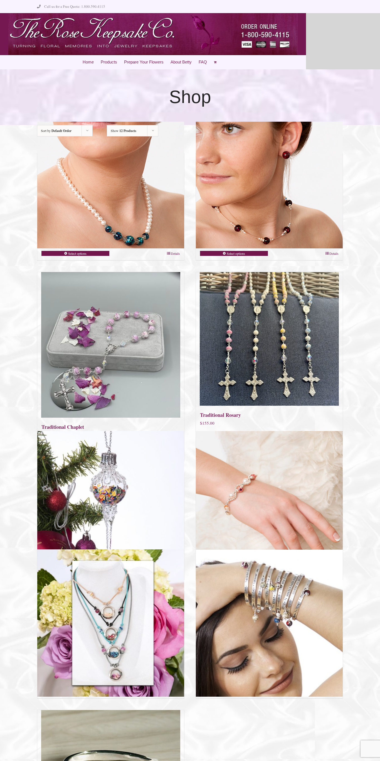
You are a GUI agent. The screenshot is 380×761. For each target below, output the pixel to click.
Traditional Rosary (220, 415)
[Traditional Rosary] (269, 339)
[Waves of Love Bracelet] (269, 504)
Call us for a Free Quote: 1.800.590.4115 (74, 6)
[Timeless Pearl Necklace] (110, 185)
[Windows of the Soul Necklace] (110, 623)
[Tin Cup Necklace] (269, 185)
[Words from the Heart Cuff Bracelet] (269, 623)
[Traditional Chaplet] (110, 345)
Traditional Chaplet (62, 426)
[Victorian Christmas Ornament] (110, 504)
